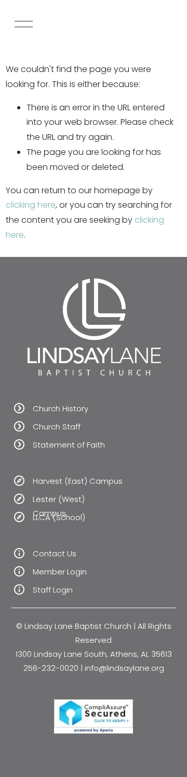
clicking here (31, 205)
